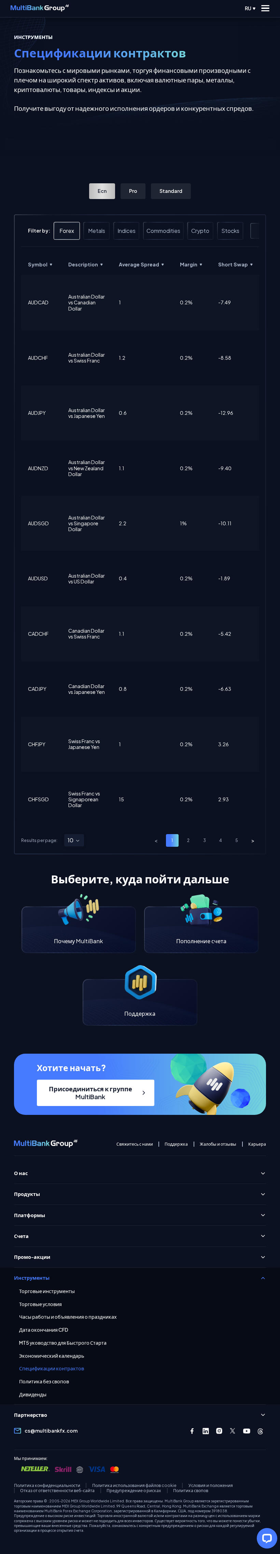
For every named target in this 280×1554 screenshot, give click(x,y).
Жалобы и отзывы (218, 1144)
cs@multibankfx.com (51, 1430)
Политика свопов (190, 1490)
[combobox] (74, 840)
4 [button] (220, 840)
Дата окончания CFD (43, 1330)
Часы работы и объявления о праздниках (68, 1317)
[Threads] (260, 1431)
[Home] (40, 8)
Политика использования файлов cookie (134, 1485)
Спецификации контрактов (51, 1368)
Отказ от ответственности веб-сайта (57, 1490)
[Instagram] (219, 1431)
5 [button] (236, 840)
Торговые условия (40, 1304)
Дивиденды (32, 1394)
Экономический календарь (51, 1356)
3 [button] (204, 840)
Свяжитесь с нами (134, 1144)
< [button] (156, 840)
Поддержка (176, 1144)
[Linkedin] (205, 1431)
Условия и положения (210, 1485)
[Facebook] (192, 1431)
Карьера (257, 1144)
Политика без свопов (44, 1381)
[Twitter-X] (233, 1431)
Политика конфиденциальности (47, 1485)
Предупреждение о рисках (134, 1490)
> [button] (252, 840)
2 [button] (188, 840)
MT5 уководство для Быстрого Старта (63, 1343)
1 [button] (172, 840)
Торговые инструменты (47, 1291)
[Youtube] (246, 1431)
